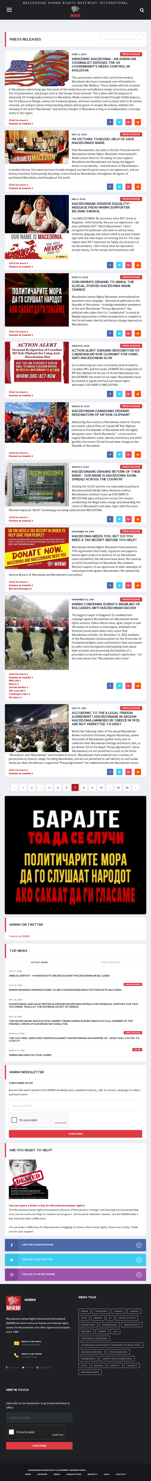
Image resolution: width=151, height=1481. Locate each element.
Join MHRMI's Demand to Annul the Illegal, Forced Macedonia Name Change (103, 285)
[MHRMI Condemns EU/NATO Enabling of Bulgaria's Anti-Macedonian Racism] (37, 632)
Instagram (45, 1368)
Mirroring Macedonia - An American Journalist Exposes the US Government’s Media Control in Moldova (104, 64)
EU (110, 1318)
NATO (84, 1365)
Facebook (13, 1368)
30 (127, 787)
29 (118, 787)
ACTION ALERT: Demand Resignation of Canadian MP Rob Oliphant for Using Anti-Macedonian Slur (105, 354)
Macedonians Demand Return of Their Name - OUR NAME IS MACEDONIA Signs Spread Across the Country (106, 475)
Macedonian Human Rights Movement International (110, 1345)
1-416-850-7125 (28, 1357)
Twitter (29, 1368)
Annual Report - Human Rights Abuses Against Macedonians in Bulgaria (59, 975)
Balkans (98, 1365)
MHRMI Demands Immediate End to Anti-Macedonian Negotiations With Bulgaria (65, 989)
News (28, 1474)
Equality (132, 1365)
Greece (102, 1331)
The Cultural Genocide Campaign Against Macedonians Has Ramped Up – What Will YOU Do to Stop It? (74, 1039)
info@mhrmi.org (30, 1345)
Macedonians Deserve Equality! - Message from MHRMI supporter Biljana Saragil (101, 207)
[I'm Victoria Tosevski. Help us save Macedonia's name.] (37, 147)
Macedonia (101, 1311)
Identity (115, 1365)
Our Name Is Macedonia (94, 1338)
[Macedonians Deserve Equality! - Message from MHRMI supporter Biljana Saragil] (37, 226)
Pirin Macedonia (118, 1352)
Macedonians (109, 1325)
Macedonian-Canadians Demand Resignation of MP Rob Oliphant (101, 413)
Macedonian (88, 1325)
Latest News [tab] (39, 962)
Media (57, 1474)
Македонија (88, 1359)
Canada (118, 1311)
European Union (90, 1372)
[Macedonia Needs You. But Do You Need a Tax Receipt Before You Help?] (37, 548)
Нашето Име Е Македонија (117, 1359)
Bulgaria (86, 1331)
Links (107, 1474)
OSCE (84, 1318)
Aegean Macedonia (91, 1352)
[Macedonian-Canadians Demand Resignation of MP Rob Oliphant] (37, 422)
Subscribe (76, 1133)
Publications (73, 1474)
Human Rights (132, 1325)
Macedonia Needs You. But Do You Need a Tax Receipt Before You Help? (104, 538)
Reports (93, 1474)
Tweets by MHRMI (19, 936)
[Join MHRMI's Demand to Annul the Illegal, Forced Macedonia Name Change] (37, 300)
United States (127, 1318)
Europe (98, 1318)
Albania (134, 1311)
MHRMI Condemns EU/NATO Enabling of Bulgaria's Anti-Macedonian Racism (106, 606)
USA (115, 1331)
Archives (42, 1474)
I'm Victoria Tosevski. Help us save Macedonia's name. (103, 141)
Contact (121, 1474)
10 (101, 787)
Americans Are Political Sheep (30, 1055)
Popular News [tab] (110, 962)
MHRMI (84, 1311)
